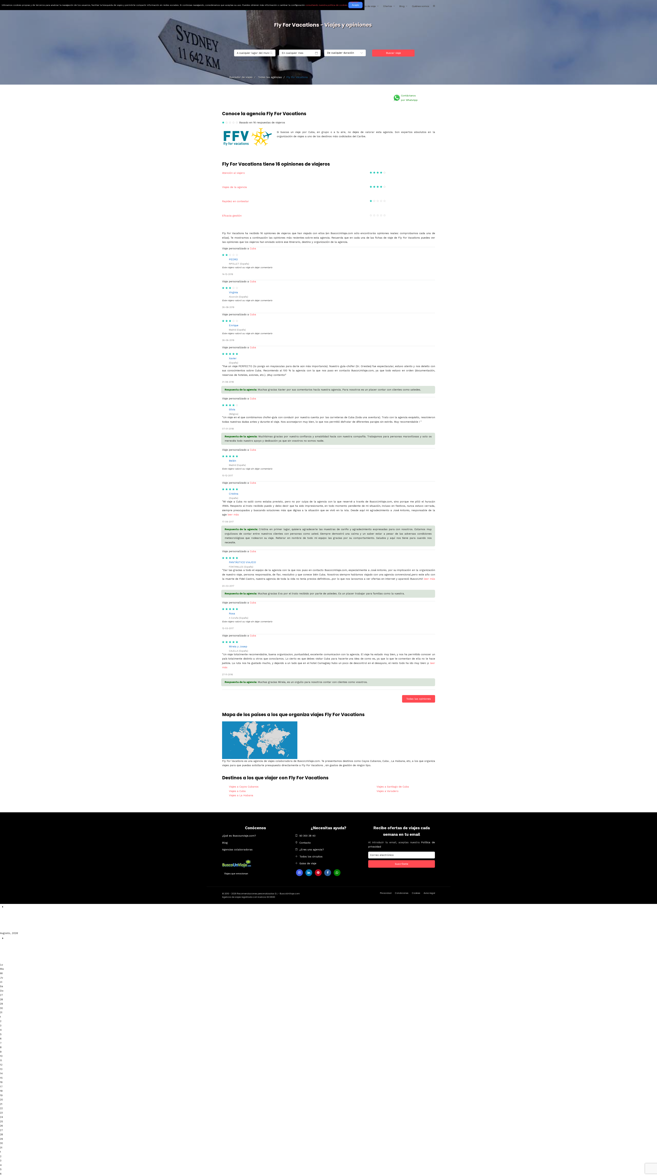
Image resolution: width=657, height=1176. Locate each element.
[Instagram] (299, 872)
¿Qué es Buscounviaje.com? (239, 835)
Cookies (416, 893)
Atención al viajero (233, 172)
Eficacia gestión (232, 215)
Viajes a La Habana (241, 795)
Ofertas (387, 6)
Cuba (253, 248)
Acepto (355, 5)
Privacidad (385, 893)
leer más (233, 514)
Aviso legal (429, 893)
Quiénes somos (420, 6)
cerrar (354, 2)
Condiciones (401, 893)
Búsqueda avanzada (247, 60)
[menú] (434, 6)
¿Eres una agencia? (311, 849)
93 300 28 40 (307, 835)
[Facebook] (327, 872)
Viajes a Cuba (237, 791)
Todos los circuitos (311, 856)
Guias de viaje (307, 863)
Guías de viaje (368, 6)
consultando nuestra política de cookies (326, 5)
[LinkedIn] (308, 872)
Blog (401, 6)
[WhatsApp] (337, 872)
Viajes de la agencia (234, 187)
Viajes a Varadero (387, 791)
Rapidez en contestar (235, 201)
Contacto (305, 842)
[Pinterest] (318, 872)
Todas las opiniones (418, 698)
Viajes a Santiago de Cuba (393, 786)
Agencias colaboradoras (237, 849)
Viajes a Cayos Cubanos (244, 786)
